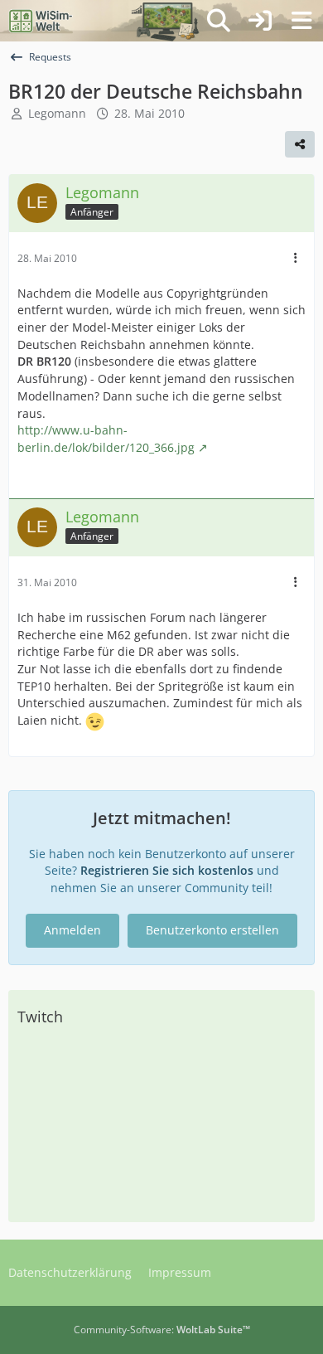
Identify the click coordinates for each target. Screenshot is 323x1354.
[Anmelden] (260, 20)
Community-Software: (162, 1329)
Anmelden (72, 930)
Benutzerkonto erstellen (212, 930)
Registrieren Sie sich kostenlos (166, 870)
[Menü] (301, 20)
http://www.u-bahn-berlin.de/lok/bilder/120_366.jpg (106, 438)
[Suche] (218, 20)
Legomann (57, 113)
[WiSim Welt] (41, 20)
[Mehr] (295, 258)
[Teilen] (300, 144)
